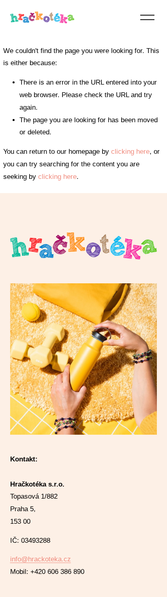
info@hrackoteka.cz (40, 559)
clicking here (130, 151)
